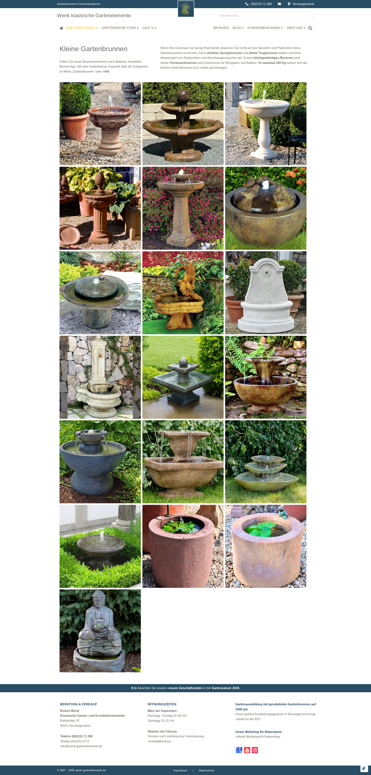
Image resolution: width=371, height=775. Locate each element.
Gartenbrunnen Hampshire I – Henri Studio (183, 366)
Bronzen (221, 28)
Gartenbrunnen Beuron (100, 197)
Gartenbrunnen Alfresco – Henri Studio (266, 366)
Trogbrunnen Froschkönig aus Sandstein (265, 532)
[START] (61, 28)
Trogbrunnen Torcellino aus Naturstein (182, 530)
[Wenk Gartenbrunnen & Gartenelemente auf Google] (239, 751)
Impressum (180, 770)
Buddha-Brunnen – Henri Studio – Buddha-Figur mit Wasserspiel (100, 620)
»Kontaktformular (159, 741)
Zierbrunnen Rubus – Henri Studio (100, 450)
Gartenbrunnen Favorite (100, 112)
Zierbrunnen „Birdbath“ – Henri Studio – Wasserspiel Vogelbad (100, 279)
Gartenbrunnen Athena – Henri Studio (183, 112)
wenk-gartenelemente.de (90, 770)
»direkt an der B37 (247, 719)
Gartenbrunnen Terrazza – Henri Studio (183, 448)
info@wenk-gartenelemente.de (81, 746)
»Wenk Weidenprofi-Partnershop (257, 736)
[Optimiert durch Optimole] (364, 768)
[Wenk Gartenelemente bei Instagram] (255, 751)
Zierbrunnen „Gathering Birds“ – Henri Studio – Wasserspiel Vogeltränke (265, 194)
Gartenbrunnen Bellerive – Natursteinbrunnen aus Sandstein (265, 112)
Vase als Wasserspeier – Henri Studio (100, 532)
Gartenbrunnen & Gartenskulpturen (78, 3)
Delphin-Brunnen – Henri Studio (183, 279)
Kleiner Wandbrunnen (266, 281)
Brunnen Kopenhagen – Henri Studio (183, 194)
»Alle (106, 71)
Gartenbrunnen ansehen (100, 133)
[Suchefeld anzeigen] (310, 28)
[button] (97, 28)
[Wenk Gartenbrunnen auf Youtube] (247, 751)
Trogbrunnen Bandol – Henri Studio (100, 366)
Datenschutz (206, 770)
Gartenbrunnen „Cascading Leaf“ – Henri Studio (265, 448)
